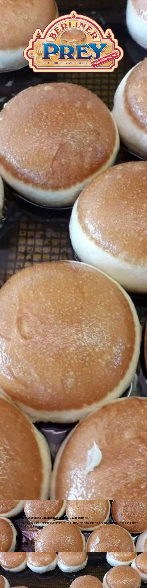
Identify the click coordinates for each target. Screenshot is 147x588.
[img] (73, 250)
